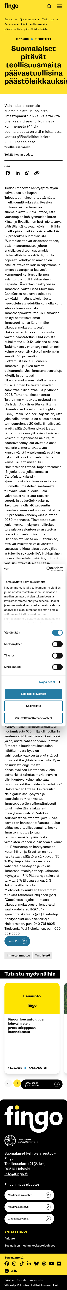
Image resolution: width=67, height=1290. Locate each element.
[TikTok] (21, 1263)
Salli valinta (33, 705)
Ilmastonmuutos (18, 956)
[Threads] (44, 1263)
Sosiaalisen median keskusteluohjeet (29, 1246)
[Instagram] (14, 1263)
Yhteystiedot (16, 1232)
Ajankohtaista (28, 19)
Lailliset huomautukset (44, 1285)
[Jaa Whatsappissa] (27, 173)
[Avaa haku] (50, 6)
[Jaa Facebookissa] (7, 173)
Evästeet (9, 1280)
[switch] (57, 644)
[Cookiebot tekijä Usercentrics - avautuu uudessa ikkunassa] (47, 568)
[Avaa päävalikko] (60, 6)
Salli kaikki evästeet (33, 693)
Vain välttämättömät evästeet (33, 718)
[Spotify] (6, 1271)
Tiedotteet (48, 19)
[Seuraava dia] (17, 1083)
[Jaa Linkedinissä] (17, 173)
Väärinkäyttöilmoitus (16, 1285)
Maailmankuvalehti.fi (20, 1195)
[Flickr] (59, 1263)
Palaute (9, 1239)
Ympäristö (42, 956)
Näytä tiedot (47, 681)
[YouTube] (51, 1263)
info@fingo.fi (16, 1174)
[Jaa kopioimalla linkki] (37, 173)
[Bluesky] (36, 1263)
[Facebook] (6, 1263)
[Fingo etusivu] (11, 6)
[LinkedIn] (29, 1263)
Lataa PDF (14, 941)
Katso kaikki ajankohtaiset (32, 1084)
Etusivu (8, 19)
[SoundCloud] (14, 1271)
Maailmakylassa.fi (18, 1207)
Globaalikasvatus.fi (19, 1218)
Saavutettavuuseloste (30, 1280)
